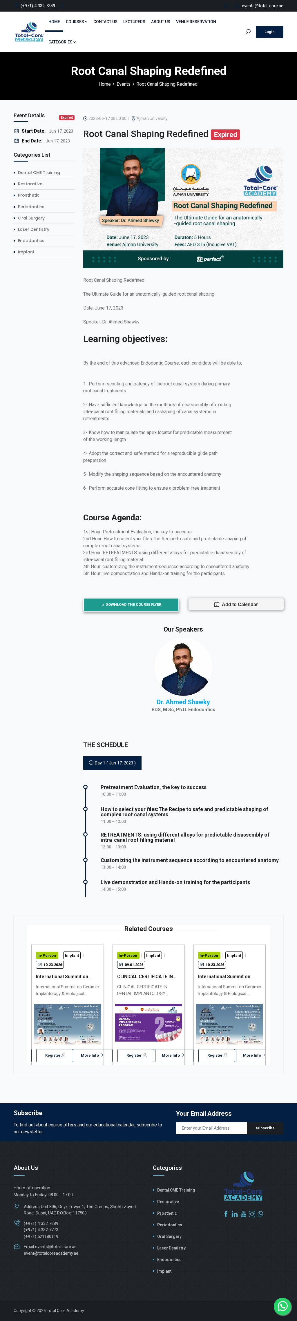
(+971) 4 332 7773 (41, 1229)
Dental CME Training (39, 172)
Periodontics (31, 206)
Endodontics (31, 240)
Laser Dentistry (33, 229)
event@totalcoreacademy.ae (51, 1253)
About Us (160, 21)
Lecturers (134, 21)
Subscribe (265, 1128)
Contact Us (105, 21)
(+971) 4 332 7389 (38, 5)
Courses (75, 21)
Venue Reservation (196, 21)
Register (53, 1055)
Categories (60, 42)
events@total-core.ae (262, 5)
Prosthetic (28, 195)
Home (54, 21)
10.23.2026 (52, 965)
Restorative (30, 183)
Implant (26, 252)
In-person (47, 955)
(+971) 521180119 (41, 1236)
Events (124, 84)
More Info (90, 1055)
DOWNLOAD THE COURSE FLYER (133, 604)
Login (270, 32)
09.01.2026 (133, 965)
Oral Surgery (31, 218)
